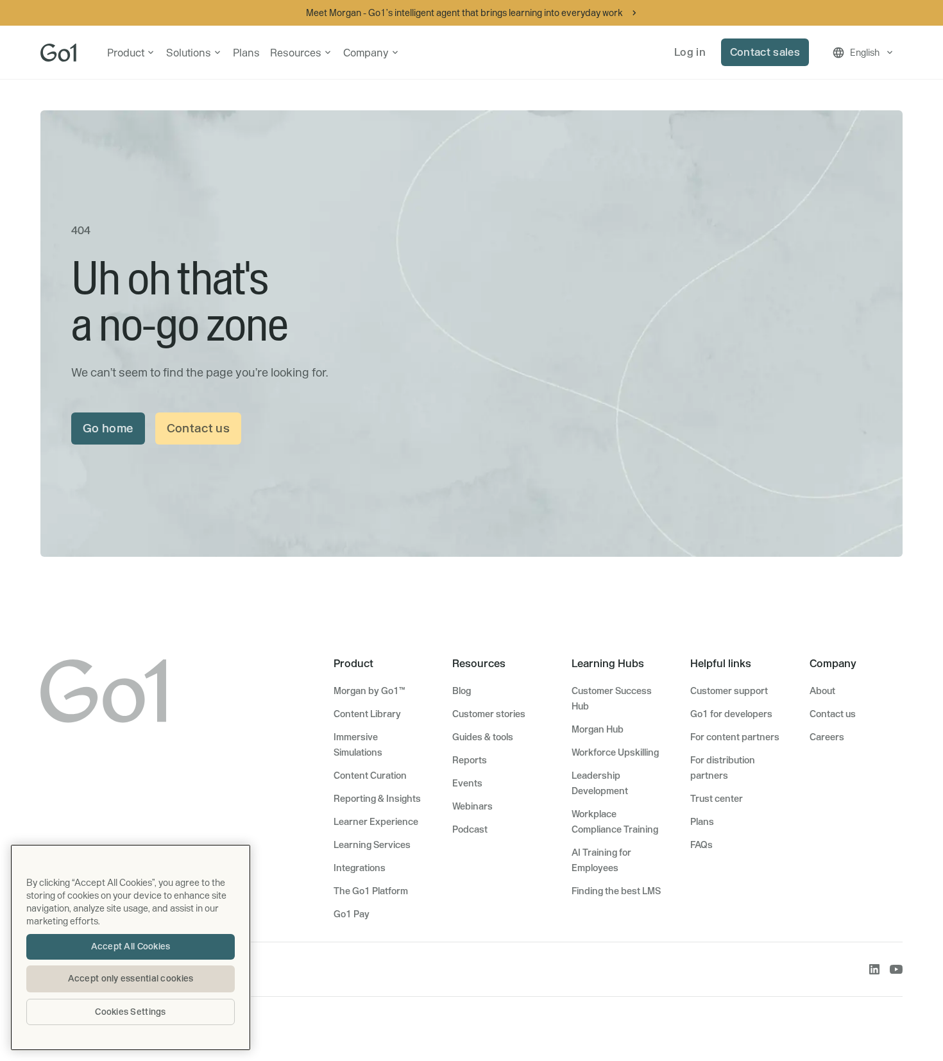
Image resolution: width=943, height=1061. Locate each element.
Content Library (367, 714)
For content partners (734, 737)
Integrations (360, 868)
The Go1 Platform (371, 891)
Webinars (472, 806)
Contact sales (765, 52)
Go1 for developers (731, 714)
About (822, 691)
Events (467, 783)
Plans (246, 52)
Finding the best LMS (616, 891)
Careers (827, 737)
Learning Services (372, 845)
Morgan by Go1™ (369, 691)
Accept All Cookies (131, 946)
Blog (461, 691)
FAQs (701, 845)
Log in (690, 52)
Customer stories (488, 714)
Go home (108, 428)
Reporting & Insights (377, 798)
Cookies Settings (130, 1011)
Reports (469, 760)
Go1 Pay (352, 914)
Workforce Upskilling (615, 752)
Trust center (716, 798)
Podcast (470, 829)
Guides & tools (482, 737)
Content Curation (370, 775)
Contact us (198, 428)
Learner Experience (376, 822)
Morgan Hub (598, 729)
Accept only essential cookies (131, 978)
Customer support (729, 691)
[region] (130, 947)
